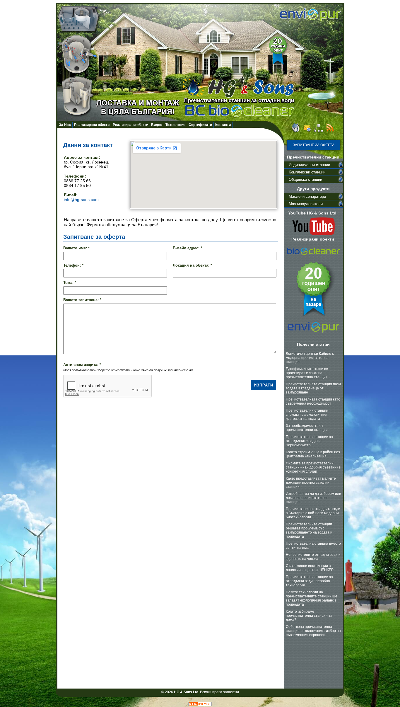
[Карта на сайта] (318, 131)
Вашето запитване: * (82, 300)
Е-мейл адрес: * (187, 248)
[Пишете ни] (307, 131)
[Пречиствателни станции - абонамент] (330, 131)
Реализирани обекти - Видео (137, 125)
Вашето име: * (76, 248)
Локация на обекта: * (192, 265)
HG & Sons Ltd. (186, 692)
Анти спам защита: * (82, 364)
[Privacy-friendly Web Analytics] (200, 705)
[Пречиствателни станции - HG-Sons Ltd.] (295, 131)
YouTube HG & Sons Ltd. (313, 213)
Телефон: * (73, 265)
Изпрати (263, 385)
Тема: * (69, 282)
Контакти (223, 125)
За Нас (65, 125)
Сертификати (200, 125)
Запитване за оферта (313, 145)
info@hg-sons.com (81, 199)
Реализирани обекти (92, 125)
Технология (175, 125)
